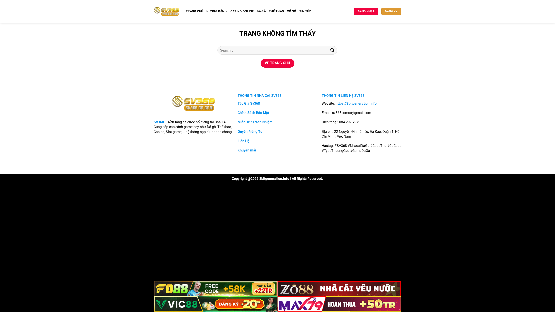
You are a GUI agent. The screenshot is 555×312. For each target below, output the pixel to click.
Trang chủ (194, 11)
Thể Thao (276, 11)
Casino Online (242, 11)
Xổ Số (291, 11)
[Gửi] (332, 50)
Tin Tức (305, 11)
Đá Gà (261, 11)
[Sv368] (166, 11)
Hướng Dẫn (215, 11)
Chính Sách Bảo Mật (253, 113)
